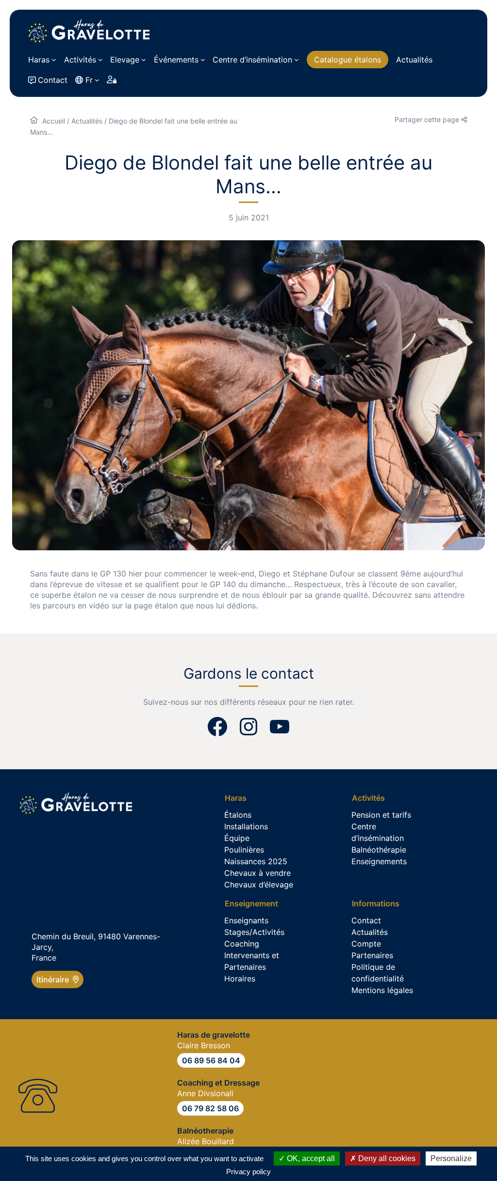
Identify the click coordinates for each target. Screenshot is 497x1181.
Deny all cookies (385, 1158)
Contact (52, 80)
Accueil (53, 121)
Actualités (86, 121)
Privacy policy (248, 1171)
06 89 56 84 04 (211, 1060)
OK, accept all (310, 1158)
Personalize (451, 1158)
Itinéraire (54, 979)
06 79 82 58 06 (210, 1108)
